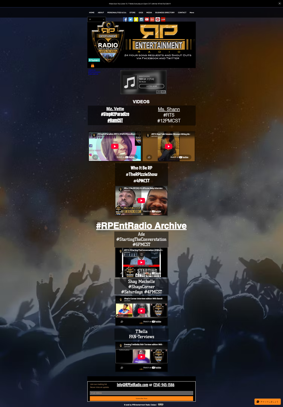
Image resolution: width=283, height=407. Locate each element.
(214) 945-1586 (163, 384)
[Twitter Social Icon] (130, 19)
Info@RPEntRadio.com (132, 384)
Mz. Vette (115, 108)
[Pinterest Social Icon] (158, 19)
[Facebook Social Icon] (125, 19)
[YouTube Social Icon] (147, 19)
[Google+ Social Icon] (152, 19)
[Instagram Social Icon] (141, 19)
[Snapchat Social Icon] (136, 19)
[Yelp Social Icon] (163, 19)
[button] (149, 12)
